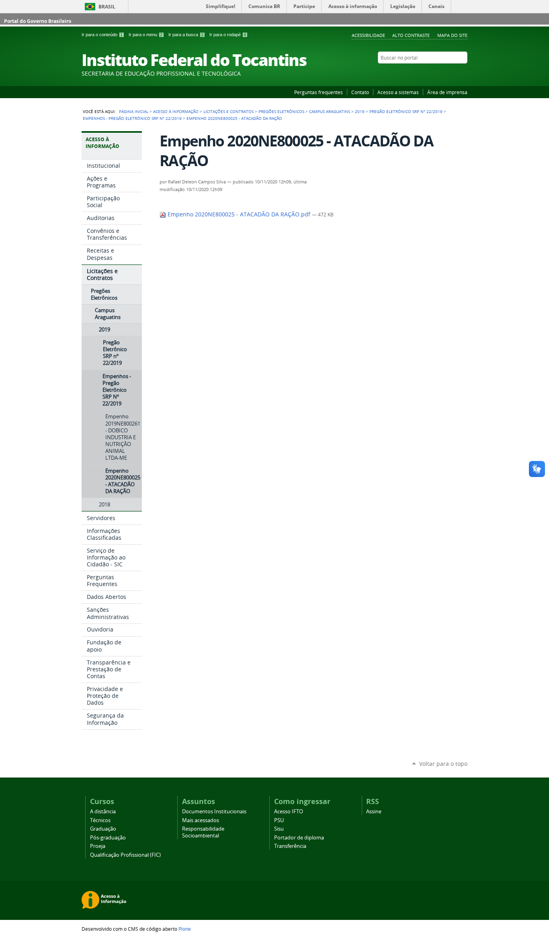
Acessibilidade (368, 35)
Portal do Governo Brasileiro (37, 21)
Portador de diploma (299, 837)
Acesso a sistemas (398, 92)
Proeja (97, 846)
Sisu (279, 828)
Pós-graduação (108, 837)
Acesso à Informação (176, 111)
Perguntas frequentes (318, 92)
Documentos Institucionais (214, 811)
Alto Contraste (411, 35)
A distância (103, 811)
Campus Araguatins (329, 111)
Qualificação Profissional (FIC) (125, 855)
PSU (279, 820)
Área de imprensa (447, 92)
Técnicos (100, 820)
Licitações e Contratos (228, 111)
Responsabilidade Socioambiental (203, 832)
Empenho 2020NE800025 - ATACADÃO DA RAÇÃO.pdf (239, 214)
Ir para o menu (145, 34)
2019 (360, 111)
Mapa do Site (452, 35)
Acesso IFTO (288, 811)
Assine (373, 811)
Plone (184, 929)
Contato (360, 92)
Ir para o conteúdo (102, 34)
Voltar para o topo (443, 763)
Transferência (290, 846)
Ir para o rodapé (227, 34)
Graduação (103, 828)
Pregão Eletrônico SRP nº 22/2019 (405, 111)
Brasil (106, 6)
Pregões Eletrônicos (281, 111)
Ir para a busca (185, 34)
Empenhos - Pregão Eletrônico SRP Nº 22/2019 (132, 118)
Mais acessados (200, 820)
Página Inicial (133, 111)
